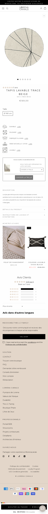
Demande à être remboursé (14, 368)
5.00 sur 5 (30, 282)
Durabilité (6, 400)
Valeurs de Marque (10, 396)
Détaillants (7, 436)
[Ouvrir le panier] (45, 8)
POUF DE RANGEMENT (14, 262)
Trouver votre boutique (12, 361)
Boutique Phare (9, 408)
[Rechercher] (7, 8)
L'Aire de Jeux (8, 412)
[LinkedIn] (24, 456)
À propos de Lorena (11, 392)
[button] (8, 87)
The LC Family (8, 404)
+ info (19, 126)
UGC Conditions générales (18, 472)
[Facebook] (9, 456)
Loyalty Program (34, 469)
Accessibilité (34, 472)
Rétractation (8, 380)
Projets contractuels (11, 432)
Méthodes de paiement (16, 469)
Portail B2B (7, 424)
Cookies (35, 466)
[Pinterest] (14, 456)
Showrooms (8, 428)
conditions (32, 342)
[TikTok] (19, 456)
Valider (24, 337)
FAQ (4, 364)
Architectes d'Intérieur (12, 439)
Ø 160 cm (8, 113)
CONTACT (7, 357)
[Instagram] (3, 456)
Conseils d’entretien (11, 372)
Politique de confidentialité (16, 344)
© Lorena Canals (24, 476)
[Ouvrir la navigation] (3, 8)
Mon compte (8, 376)
